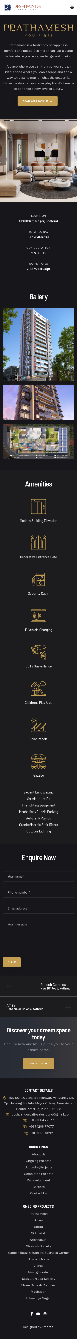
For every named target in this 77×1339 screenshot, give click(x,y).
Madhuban (38, 1292)
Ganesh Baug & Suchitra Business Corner (38, 1253)
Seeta (38, 1227)
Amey (38, 1220)
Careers (39, 1187)
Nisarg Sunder (38, 1272)
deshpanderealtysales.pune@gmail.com (41, 1114)
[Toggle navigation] (72, 7)
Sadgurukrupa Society (38, 1279)
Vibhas (38, 1266)
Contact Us (38, 1193)
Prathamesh (38, 1214)
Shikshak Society (38, 1246)
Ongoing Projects (38, 1161)
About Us (38, 1154)
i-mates (47, 1327)
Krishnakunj (38, 1240)
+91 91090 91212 (41, 1133)
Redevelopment (38, 1180)
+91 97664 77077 (41, 1120)
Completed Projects (38, 1174)
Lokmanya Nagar (38, 1298)
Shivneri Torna (38, 1259)
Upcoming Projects (39, 1167)
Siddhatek (38, 1233)
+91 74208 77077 (41, 1126)
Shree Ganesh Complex (38, 1285)
